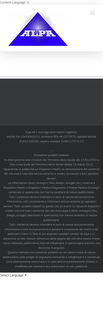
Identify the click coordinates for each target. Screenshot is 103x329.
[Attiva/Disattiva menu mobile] (93, 12)
